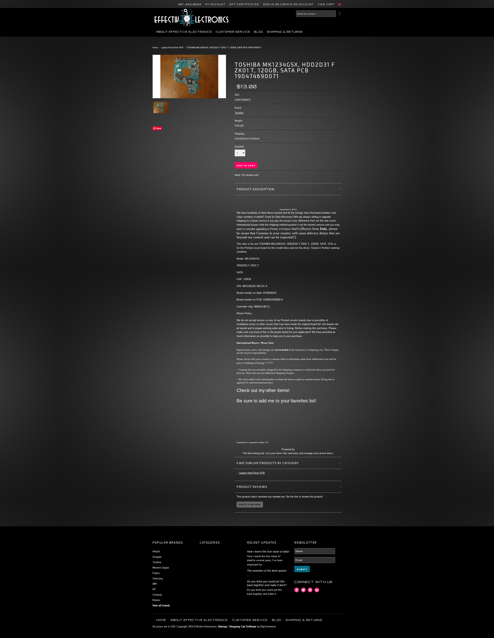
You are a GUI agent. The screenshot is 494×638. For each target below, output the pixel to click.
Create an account (297, 4)
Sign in (268, 4)
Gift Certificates (244, 4)
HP (154, 589)
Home (155, 47)
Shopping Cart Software (242, 626)
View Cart (326, 4)
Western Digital (160, 567)
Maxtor (156, 600)
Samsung (157, 578)
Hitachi (156, 551)
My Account (215, 4)
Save (158, 128)
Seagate (157, 556)
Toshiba (239, 112)
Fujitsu (156, 573)
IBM (154, 584)
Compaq (157, 594)
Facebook (296, 590)
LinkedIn (317, 590)
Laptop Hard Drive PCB (172, 47)
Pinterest (310, 590)
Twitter (303, 590)
